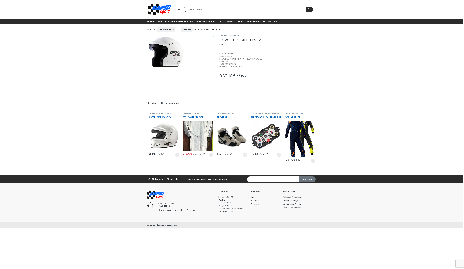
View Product (176, 155)
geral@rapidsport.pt (226, 211)
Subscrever (307, 179)
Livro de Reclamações (292, 208)
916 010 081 (225, 206)
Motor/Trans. (213, 21)
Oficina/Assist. (228, 21)
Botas (233, 114)
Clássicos (270, 21)
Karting (241, 21)
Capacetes (186, 29)
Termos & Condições (291, 200)
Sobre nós (255, 200)
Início (149, 29)
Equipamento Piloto (166, 29)
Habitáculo (162, 21)
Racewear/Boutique (255, 21)
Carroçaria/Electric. (178, 21)
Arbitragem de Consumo (292, 204)
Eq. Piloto (151, 21)
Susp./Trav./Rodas (197, 21)
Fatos (199, 114)
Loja (252, 197)
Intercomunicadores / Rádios (265, 114)
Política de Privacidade (292, 197)
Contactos (255, 204)
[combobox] (245, 9)
